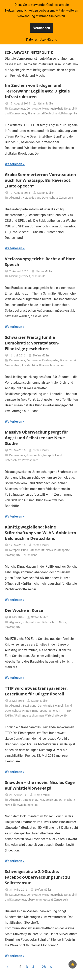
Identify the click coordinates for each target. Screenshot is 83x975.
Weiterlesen (13, 164)
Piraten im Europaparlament (39, 710)
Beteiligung (29, 705)
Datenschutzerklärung (41, 39)
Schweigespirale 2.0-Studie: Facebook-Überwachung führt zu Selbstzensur (37, 877)
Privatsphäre (69, 113)
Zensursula (66, 197)
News (49, 550)
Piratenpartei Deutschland (43, 113)
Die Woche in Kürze (24, 610)
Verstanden (41, 28)
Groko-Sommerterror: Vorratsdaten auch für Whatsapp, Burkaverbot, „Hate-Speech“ (40, 180)
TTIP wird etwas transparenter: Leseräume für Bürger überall (36, 691)
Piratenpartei (50, 360)
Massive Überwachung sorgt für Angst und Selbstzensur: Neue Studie (36, 437)
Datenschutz (17, 108)
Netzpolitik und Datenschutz (40, 197)
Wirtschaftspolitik (56, 715)
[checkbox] (72, 964)
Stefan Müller (45, 103)
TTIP (61, 710)
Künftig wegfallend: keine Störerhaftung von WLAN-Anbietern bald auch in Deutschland (40, 532)
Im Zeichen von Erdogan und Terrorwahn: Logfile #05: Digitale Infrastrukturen (37, 91)
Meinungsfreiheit (52, 108)
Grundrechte (34, 455)
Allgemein (15, 197)
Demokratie (33, 108)
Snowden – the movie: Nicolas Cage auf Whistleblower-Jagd (40, 785)
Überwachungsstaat (52, 365)
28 (44, 967)
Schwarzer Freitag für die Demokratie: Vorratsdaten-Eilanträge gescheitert (32, 343)
